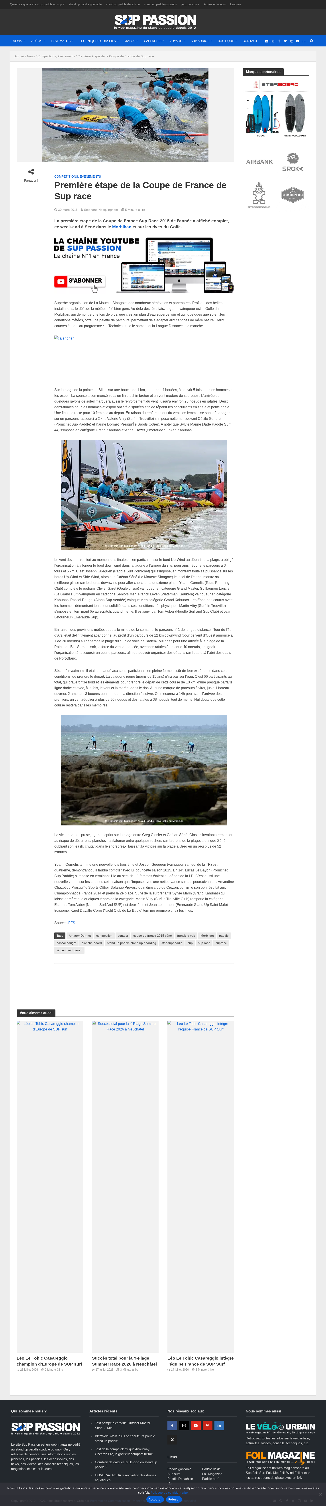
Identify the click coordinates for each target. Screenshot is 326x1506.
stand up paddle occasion (160, 4)
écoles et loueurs (215, 4)
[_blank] (267, 41)
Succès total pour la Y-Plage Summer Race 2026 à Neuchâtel (124, 1361)
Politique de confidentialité (169, 1492)
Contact (250, 41)
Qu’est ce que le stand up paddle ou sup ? (37, 4)
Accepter (155, 1499)
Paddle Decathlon (180, 1479)
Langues (235, 4)
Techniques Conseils (97, 41)
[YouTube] (196, 1425)
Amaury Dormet (80, 935)
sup (190, 943)
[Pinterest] (207, 1425)
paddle (224, 935)
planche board (92, 943)
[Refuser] (320, 1494)
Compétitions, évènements (56, 56)
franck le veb (186, 935)
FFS (71, 923)
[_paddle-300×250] (276, 108)
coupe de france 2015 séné (152, 935)
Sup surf (173, 1474)
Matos (129, 41)
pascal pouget (66, 943)
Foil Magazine (212, 1474)
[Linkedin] (219, 1425)
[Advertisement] (144, 981)
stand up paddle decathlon (123, 4)
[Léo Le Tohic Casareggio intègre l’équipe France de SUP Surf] (200, 1186)
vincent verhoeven (69, 950)
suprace (221, 943)
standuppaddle (171, 943)
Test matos (61, 41)
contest (123, 935)
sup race (204, 943)
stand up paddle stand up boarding (131, 943)
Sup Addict (200, 41)
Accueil (19, 56)
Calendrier (154, 41)
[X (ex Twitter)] (172, 1440)
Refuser (174, 1499)
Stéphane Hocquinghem (101, 209)
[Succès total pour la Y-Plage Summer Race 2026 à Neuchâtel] (125, 1186)
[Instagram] (184, 1425)
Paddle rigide (211, 1469)
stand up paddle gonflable (85, 4)
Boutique (226, 41)
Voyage (175, 41)
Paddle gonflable (179, 1469)
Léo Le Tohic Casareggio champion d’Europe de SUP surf (49, 1361)
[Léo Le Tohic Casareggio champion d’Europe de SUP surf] (50, 1186)
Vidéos (36, 41)
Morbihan (122, 226)
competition (104, 935)
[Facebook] (172, 1425)
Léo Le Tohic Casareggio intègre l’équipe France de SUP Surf (200, 1361)
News (17, 41)
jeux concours (190, 4)
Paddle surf (210, 1479)
